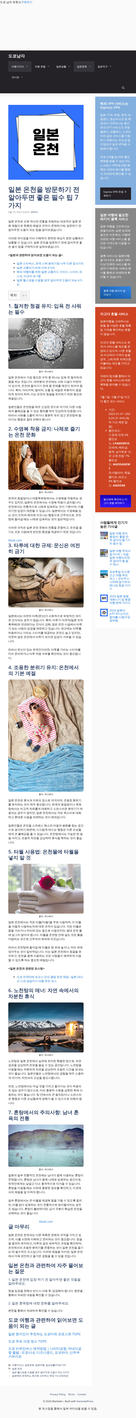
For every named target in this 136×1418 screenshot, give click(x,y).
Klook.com (15, 540)
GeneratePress (85, 1401)
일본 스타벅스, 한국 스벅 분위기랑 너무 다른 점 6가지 (50, 263)
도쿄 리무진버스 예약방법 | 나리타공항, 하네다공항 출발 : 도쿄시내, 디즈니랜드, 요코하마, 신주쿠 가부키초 (44, 1352)
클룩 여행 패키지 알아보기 (114, 292)
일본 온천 (17, 1368)
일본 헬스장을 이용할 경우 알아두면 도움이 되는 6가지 (40, 1372)
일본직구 (103, 66)
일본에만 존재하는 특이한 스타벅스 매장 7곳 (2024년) (40, 1375)
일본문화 (82, 66)
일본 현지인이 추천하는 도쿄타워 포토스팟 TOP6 (44, 1334)
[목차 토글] (22, 295)
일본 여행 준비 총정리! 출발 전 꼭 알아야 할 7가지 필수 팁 (119, 538)
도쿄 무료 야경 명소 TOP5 (27, 1341)
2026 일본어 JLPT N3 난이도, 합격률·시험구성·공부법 (120, 615)
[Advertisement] (68, 27)
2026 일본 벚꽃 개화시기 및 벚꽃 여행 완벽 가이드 (120, 599)
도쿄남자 (16, 56)
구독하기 (26, 2)
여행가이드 (18, 66)
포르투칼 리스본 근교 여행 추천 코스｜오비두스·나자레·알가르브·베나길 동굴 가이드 (120, 580)
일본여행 (40, 1365)
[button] (123, 88)
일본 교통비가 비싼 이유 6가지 (36, 268)
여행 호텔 (40, 66)
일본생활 (61, 66)
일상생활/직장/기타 (56, 1365)
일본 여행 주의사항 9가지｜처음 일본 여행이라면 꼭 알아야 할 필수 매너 (120, 557)
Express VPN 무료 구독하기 (115, 193)
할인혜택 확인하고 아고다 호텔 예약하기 (115, 501)
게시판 (15, 77)
